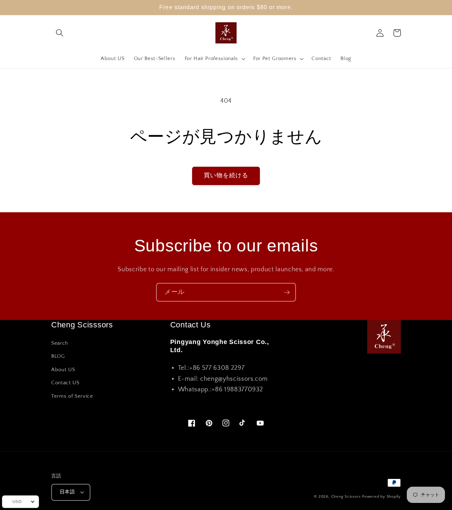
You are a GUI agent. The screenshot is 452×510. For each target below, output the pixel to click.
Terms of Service (72, 396)
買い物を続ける (226, 175)
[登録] (286, 292)
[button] (59, 32)
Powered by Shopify (381, 496)
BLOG (58, 356)
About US (63, 370)
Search (59, 343)
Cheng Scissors (346, 496)
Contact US (65, 383)
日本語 (67, 492)
